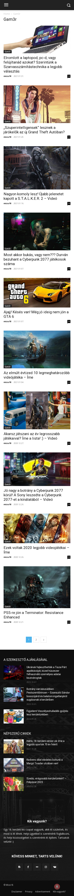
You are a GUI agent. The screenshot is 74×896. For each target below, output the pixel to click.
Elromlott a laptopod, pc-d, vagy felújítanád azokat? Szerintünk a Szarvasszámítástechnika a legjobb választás (33, 64)
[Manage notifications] (57, 887)
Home (7, 13)
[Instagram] (45, 867)
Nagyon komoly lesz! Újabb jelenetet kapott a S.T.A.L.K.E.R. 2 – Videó (34, 196)
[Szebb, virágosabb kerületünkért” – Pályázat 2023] (14, 784)
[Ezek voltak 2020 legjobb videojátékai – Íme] (37, 528)
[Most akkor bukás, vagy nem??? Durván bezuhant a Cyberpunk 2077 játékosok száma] (37, 231)
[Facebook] (28, 867)
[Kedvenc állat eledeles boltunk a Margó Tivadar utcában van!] (14, 765)
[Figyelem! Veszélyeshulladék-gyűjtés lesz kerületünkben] (14, 716)
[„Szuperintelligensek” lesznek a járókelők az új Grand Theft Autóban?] (37, 104)
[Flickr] (36, 867)
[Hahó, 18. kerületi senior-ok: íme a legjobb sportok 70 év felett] (14, 746)
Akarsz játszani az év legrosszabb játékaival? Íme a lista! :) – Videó (32, 436)
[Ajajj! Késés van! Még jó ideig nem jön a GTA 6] (37, 293)
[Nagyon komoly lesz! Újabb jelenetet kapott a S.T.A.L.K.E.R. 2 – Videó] (37, 167)
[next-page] (44, 640)
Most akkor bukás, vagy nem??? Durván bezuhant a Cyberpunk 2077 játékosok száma (36, 259)
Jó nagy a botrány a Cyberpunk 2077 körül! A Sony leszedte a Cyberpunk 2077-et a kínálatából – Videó (33, 495)
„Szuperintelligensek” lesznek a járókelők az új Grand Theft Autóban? (34, 129)
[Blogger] (19, 867)
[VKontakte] (54, 867)
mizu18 (7, 76)
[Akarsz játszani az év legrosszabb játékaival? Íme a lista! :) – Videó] (37, 410)
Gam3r (8, 51)
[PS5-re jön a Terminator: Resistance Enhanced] (37, 587)
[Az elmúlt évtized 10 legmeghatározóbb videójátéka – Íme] (37, 349)
